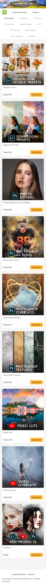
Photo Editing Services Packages (16, 202)
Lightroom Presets (11, 145)
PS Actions (37, 18)
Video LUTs (8, 432)
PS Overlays (9, 24)
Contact (35, 12)
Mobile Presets (26, 24)
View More (36, 94)
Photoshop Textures (12, 375)
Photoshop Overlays (11, 317)
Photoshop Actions (11, 260)
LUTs (39, 24)
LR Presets (23, 18)
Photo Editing (30, 30)
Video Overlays (17, 36)
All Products (9, 18)
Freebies (31, 36)
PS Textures (15, 30)
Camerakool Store (19, 12)
